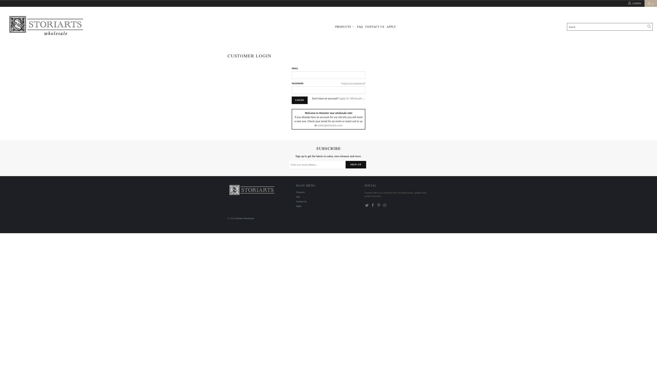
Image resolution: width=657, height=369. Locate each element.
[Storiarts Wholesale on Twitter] (367, 205)
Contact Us (374, 26)
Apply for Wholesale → (352, 98)
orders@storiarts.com (330, 125)
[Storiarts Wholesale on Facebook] (373, 205)
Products (343, 26)
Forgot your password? (353, 83)
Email (295, 68)
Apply (391, 26)
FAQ (360, 26)
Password (297, 83)
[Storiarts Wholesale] (83, 24)
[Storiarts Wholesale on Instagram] (384, 205)
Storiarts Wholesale (244, 218)
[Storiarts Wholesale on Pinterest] (378, 205)
